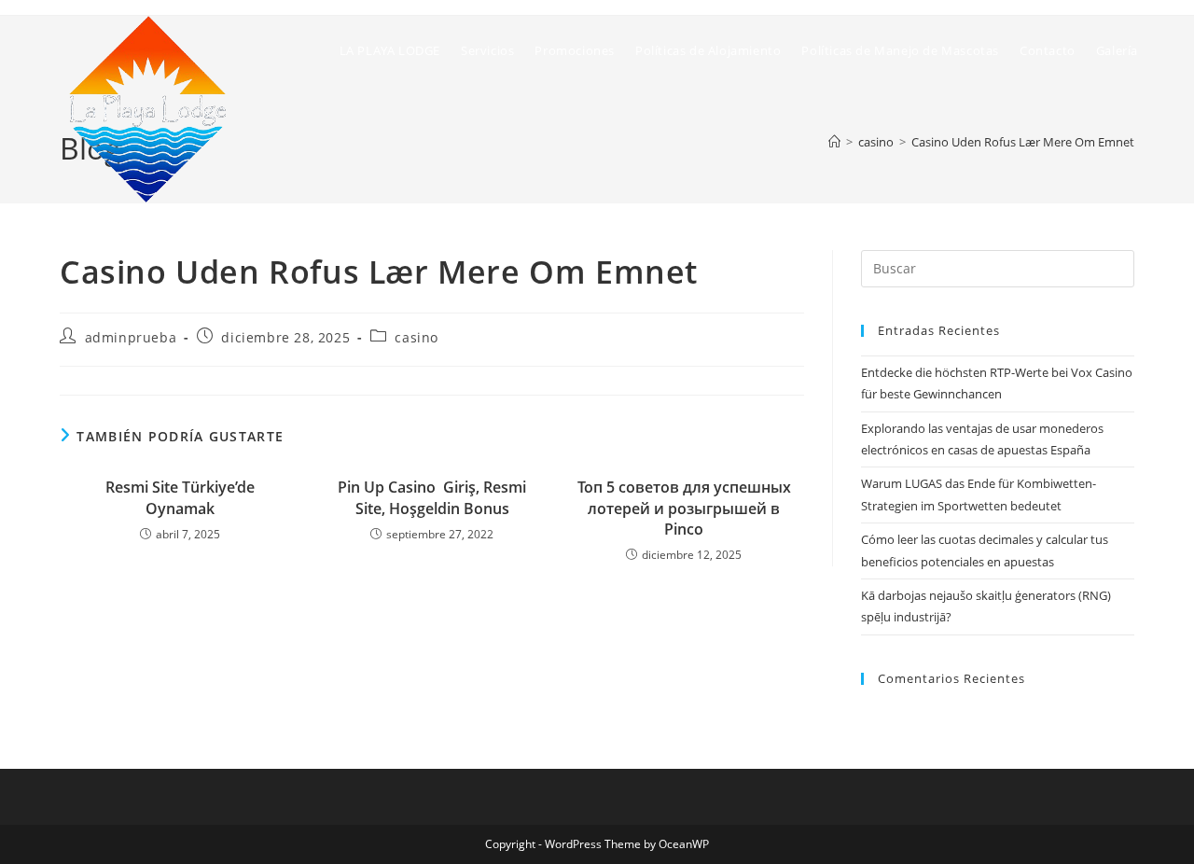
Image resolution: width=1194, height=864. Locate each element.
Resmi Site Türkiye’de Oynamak (180, 497)
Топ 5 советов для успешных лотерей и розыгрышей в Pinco (684, 508)
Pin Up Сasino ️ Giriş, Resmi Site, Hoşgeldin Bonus (432, 497)
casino (416, 337)
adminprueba (131, 337)
